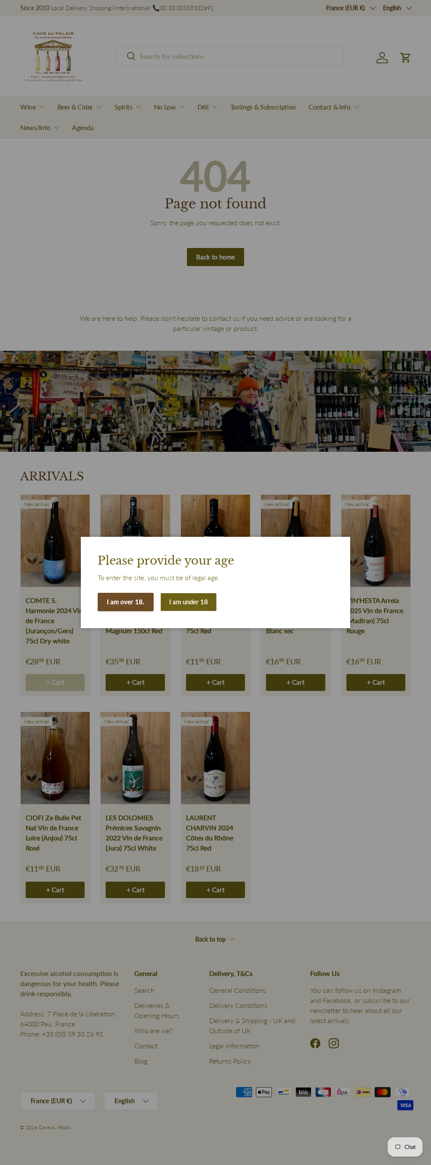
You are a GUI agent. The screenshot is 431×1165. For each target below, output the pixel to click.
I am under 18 (188, 601)
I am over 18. (125, 601)
